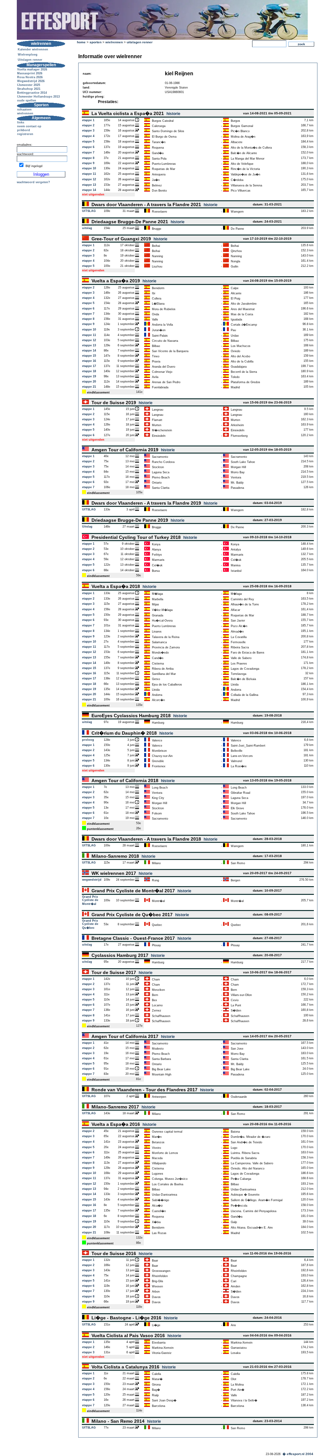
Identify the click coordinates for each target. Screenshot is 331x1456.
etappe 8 (88, 158)
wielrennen (25, 113)
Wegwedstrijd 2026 (31, 81)
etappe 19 (89, 376)
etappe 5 (88, 141)
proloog (88, 739)
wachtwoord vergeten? (33, 182)
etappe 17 (89, 366)
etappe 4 (88, 136)
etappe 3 (88, 130)
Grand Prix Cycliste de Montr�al (90, 900)
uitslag (87, 228)
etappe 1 (88, 120)
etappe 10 (89, 168)
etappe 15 (89, 355)
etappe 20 (89, 381)
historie (173, 113)
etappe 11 (89, 173)
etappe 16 (89, 360)
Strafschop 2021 (28, 88)
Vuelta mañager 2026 (32, 69)
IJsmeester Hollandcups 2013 (38, 96)
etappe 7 (88, 152)
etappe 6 (88, 147)
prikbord (23, 130)
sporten (95, 42)
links (20, 122)
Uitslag (87, 526)
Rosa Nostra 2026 (30, 77)
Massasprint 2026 (29, 73)
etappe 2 (88, 125)
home (81, 42)
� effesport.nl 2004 (298, 1454)
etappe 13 (89, 184)
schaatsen (24, 109)
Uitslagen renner (30, 59)
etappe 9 (88, 163)
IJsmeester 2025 (28, 85)
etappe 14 (89, 190)
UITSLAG (89, 211)
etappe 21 (89, 386)
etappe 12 (89, 179)
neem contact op (29, 126)
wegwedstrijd (91, 879)
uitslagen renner (140, 42)
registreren (25, 134)
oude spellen (26, 100)
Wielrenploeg (27, 54)
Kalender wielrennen (33, 49)
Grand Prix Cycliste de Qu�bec (90, 924)
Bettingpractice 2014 (32, 92)
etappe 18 (89, 371)
